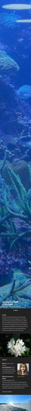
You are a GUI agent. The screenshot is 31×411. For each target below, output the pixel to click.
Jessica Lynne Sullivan (10, 303)
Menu (16, 310)
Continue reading (7, 391)
